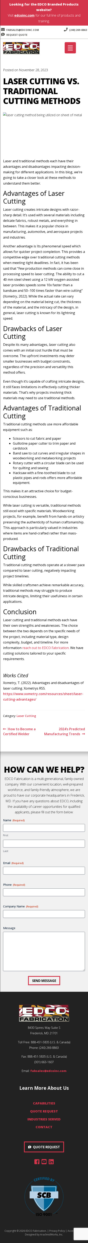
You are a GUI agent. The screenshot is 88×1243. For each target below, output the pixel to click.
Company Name (20, 906)
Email (13, 863)
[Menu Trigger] (70, 47)
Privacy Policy (57, 1231)
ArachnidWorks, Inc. (51, 1234)
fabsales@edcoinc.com (22, 30)
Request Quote (16, 35)
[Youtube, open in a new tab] (44, 1162)
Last (5, 851)
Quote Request (44, 1111)
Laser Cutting (26, 716)
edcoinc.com (24, 15)
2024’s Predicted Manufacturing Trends (64, 731)
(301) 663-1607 (44, 1062)
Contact (44, 1127)
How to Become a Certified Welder (19, 731)
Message (9, 928)
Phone (14, 885)
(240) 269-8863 (78, 30)
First (5, 835)
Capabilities (44, 1103)
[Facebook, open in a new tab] (36, 1162)
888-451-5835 (40, 1042)
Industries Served (44, 1119)
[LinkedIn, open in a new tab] (51, 1162)
